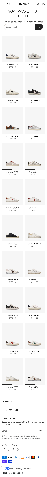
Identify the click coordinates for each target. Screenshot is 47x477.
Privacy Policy (15, 438)
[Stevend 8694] (35, 49)
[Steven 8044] (12, 336)
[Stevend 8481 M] (12, 192)
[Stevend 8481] (35, 192)
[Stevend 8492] (12, 156)
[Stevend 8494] (12, 120)
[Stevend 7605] (35, 371)
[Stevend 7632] (12, 228)
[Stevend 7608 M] (35, 228)
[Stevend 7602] (35, 300)
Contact (7, 401)
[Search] (39, 27)
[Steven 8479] (12, 49)
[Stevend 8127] (35, 264)
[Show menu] (3, 4)
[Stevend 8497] (12, 85)
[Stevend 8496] (35, 85)
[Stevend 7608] (12, 371)
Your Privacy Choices (20, 468)
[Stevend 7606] (12, 264)
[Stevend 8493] (35, 120)
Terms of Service (29, 438)
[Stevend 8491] (35, 156)
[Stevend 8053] (12, 300)
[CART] (43, 4)
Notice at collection (13, 473)
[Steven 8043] (35, 336)
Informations (10, 410)
